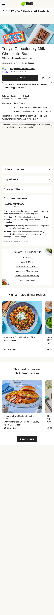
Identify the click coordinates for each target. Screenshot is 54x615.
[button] (27, 179)
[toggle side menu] (3, 4)
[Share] (49, 77)
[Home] (3, 11)
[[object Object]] (42, 77)
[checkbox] (3, 63)
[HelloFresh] (27, 4)
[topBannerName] (27, 19)
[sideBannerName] (27, 147)
